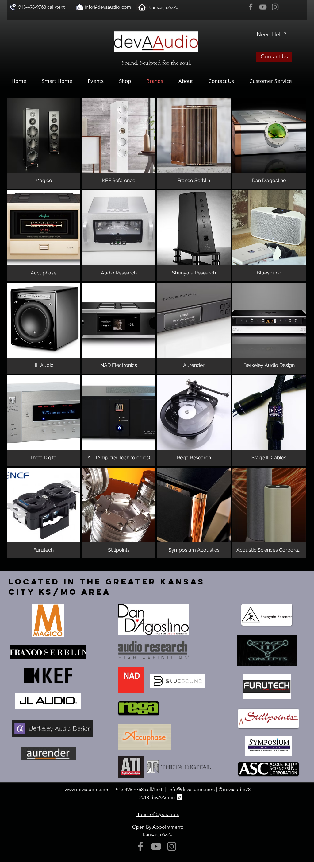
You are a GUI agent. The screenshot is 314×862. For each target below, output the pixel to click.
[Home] (142, 7)
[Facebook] (250, 6)
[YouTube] (262, 6)
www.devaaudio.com (87, 789)
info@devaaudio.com (108, 7)
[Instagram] (275, 6)
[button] (129, 81)
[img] (43, 328)
